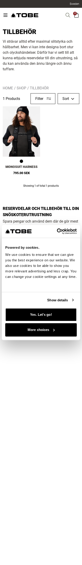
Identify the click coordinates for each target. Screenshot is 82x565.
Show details (57, 300)
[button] (74, 4)
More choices (38, 330)
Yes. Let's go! (41, 314)
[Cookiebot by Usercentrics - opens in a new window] (58, 231)
